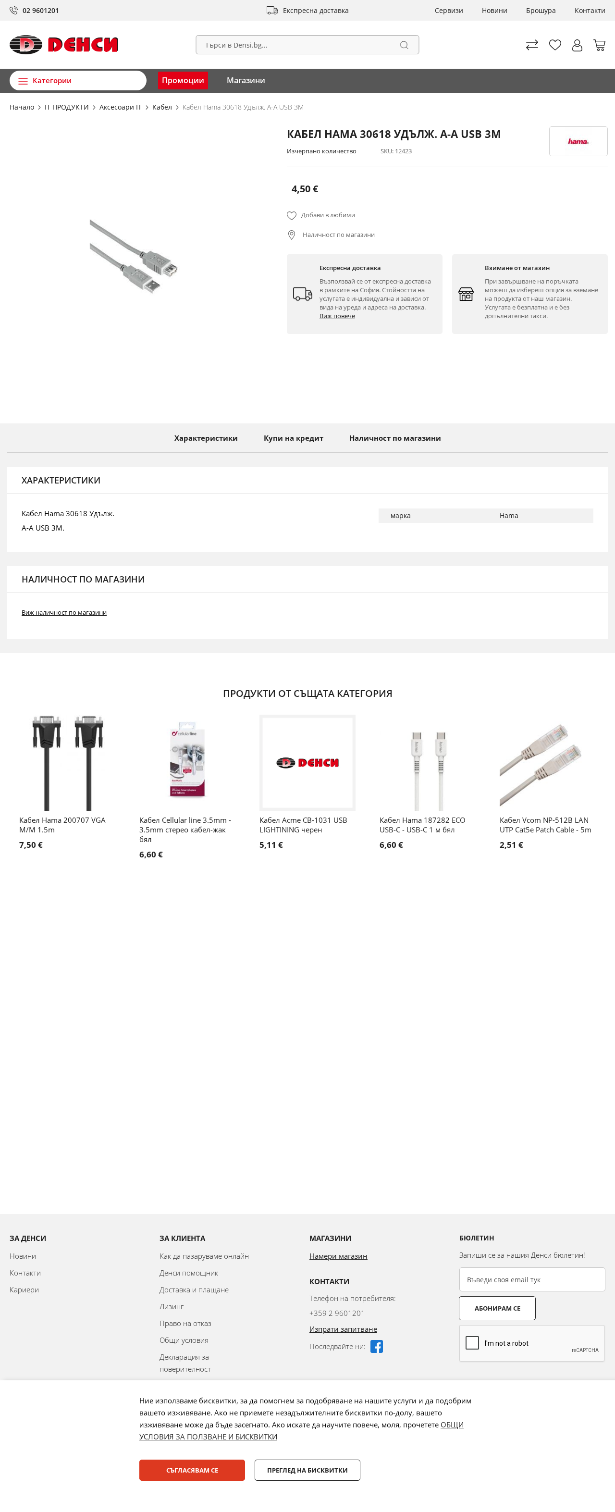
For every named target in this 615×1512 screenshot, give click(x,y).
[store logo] (64, 44)
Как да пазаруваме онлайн (204, 1256)
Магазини (246, 80)
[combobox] (307, 44)
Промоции (183, 80)
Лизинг (172, 1306)
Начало (23, 107)
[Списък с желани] (555, 44)
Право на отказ (185, 1323)
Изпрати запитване (343, 1329)
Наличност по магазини (338, 234)
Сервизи (449, 10)
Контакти (590, 10)
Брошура (541, 10)
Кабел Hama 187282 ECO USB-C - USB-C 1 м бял (423, 824)
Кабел (163, 107)
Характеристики (206, 438)
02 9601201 (41, 10)
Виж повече (337, 315)
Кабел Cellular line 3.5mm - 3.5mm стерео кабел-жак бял (185, 829)
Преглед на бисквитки (307, 1470)
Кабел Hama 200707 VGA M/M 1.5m (62, 824)
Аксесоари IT (121, 107)
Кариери (24, 1289)
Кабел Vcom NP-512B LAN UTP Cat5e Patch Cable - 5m (545, 824)
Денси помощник (189, 1272)
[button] (577, 45)
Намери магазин (338, 1256)
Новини (494, 10)
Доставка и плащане (194, 1289)
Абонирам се (497, 1308)
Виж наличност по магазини (64, 612)
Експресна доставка (316, 10)
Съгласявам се (192, 1470)
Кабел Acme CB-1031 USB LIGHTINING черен (303, 824)
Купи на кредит (293, 438)
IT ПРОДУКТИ (68, 107)
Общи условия (184, 1340)
